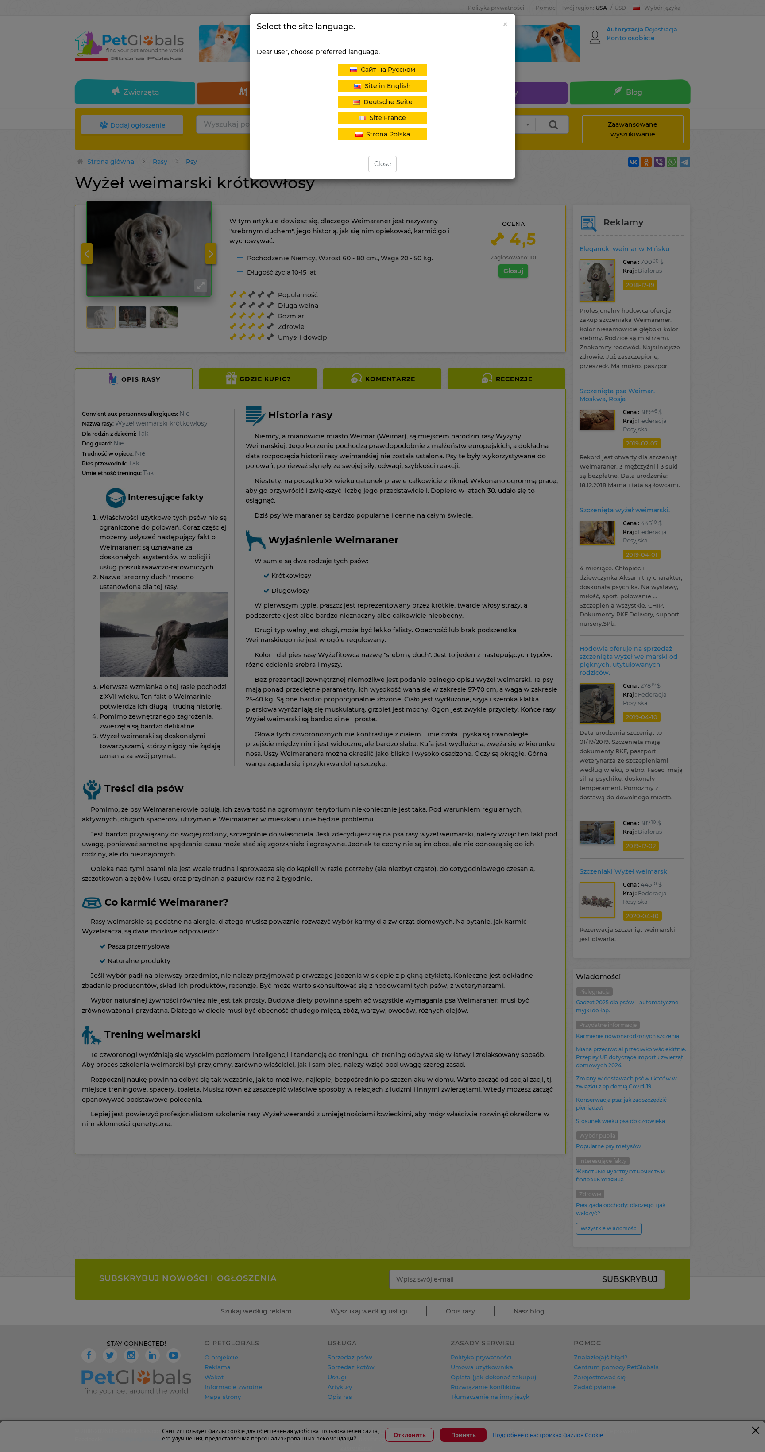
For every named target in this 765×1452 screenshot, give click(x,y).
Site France (386, 118)
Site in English (386, 86)
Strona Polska (386, 134)
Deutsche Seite (386, 102)
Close (382, 164)
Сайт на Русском (386, 70)
